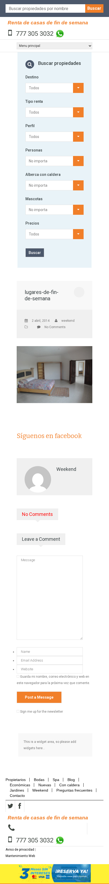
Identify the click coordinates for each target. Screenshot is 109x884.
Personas (33, 150)
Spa (56, 780)
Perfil (30, 126)
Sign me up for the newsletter (41, 711)
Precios (32, 223)
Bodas (39, 780)
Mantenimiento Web (20, 856)
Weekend (40, 790)
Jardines (17, 790)
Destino (32, 77)
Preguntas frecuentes (74, 790)
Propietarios (17, 780)
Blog (71, 780)
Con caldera (69, 785)
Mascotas (34, 199)
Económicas (20, 785)
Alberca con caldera (43, 174)
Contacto (17, 795)
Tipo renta (34, 101)
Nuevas (44, 785)
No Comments (55, 327)
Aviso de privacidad (20, 849)
